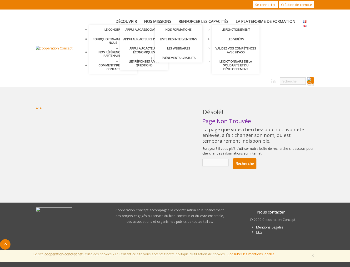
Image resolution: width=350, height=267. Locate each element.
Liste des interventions (178, 39)
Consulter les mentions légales (251, 254)
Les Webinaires (178, 48)
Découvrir (126, 21)
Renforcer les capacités (204, 21)
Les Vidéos (236, 39)
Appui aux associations (144, 29)
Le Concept (113, 29)
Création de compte (296, 4)
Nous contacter (271, 212)
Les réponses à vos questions (144, 63)
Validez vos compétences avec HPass (235, 50)
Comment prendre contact (113, 67)
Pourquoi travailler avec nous (113, 41)
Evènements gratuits (179, 58)
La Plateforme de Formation (265, 21)
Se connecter (265, 4)
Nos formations (178, 29)
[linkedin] (273, 81)
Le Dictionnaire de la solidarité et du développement (236, 65)
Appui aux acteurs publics (144, 39)
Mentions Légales (269, 227)
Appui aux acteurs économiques (144, 50)
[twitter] (257, 81)
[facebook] (265, 81)
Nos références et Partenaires (113, 54)
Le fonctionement (236, 29)
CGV (259, 232)
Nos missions (157, 21)
